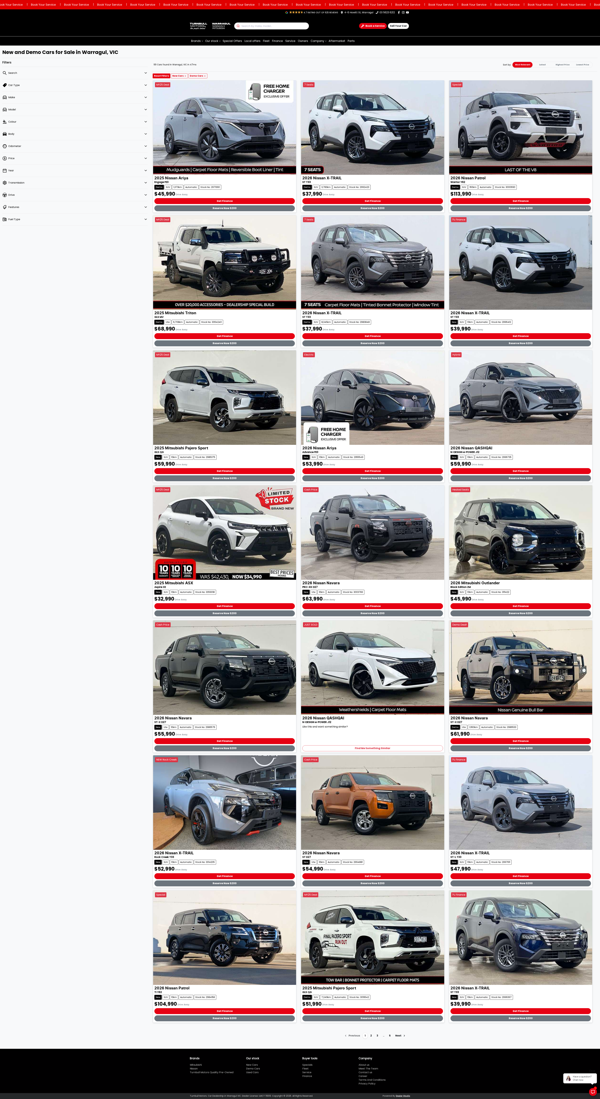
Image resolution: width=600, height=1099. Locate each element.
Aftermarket (337, 41)
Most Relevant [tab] (522, 64)
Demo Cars (253, 1068)
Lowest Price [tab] (582, 64)
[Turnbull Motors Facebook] (399, 12)
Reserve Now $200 (225, 208)
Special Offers (232, 41)
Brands (196, 41)
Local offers (252, 41)
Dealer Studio (403, 1096)
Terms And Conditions (372, 1080)
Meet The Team (368, 1068)
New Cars (252, 1065)
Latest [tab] (542, 64)
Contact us (365, 1072)
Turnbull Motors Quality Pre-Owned (211, 1072)
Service (290, 41)
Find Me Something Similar (372, 748)
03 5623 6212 (387, 12)
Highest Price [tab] (563, 64)
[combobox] (271, 26)
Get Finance (225, 201)
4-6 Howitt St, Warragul (358, 12)
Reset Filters (161, 75)
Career (363, 1076)
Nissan (194, 1068)
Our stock (211, 41)
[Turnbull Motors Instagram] (404, 12)
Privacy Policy (367, 1083)
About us (364, 1065)
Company (317, 41)
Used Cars (252, 1072)
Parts (351, 41)
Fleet (266, 41)
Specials (307, 1065)
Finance (277, 41)
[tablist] (552, 65)
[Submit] (238, 26)
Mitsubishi (196, 1065)
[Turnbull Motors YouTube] (408, 12)
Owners (303, 41)
